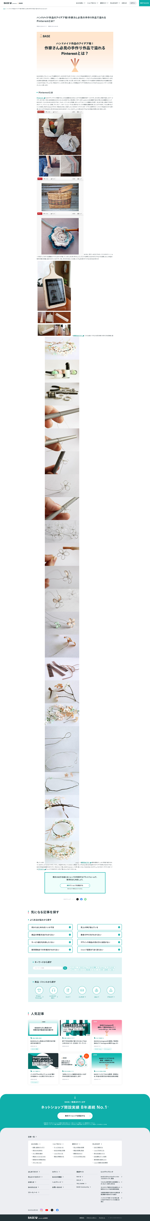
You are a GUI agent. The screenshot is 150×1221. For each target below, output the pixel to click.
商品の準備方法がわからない (43, 934)
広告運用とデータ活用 (100, 1157)
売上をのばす (114, 3)
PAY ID (79, 1177)
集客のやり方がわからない (91, 934)
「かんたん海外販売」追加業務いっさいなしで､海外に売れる (110, 1183)
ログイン (133, 3)
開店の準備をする (59, 1157)
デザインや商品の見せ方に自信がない (95, 942)
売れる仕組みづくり (99, 1153)
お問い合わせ (57, 1187)
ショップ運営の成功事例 (101, 1163)
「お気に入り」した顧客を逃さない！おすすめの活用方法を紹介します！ (74, 1075)
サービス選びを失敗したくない (43, 942)
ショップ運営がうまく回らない (92, 949)
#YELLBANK (111, 967)
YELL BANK (80, 1184)
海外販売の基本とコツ (100, 1160)
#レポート (95, 970)
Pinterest (40, 98)
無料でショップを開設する (75, 1116)
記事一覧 (31, 1137)
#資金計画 (87, 970)
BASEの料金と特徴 (59, 1150)
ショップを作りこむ (99, 1150)
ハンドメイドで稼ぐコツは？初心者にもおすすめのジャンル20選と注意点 (110, 1200)
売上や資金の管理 (79, 1147)
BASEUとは (32, 1187)
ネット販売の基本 (38, 1153)
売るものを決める (37, 1150)
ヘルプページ (56, 1182)
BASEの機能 (57, 1177)
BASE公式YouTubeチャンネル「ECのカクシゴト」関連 (110, 1178)
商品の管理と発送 (79, 1150)
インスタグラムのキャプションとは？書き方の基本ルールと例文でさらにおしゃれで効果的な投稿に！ (42, 1076)
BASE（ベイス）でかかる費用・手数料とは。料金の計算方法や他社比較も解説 (106, 1075)
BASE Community (83, 1187)
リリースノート (32, 1192)
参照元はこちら (77, 336)
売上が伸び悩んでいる (89, 927)
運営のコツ (103, 3)
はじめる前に (79, 3)
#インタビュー (74, 967)
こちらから (41, 869)
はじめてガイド (33, 1172)
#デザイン (73, 970)
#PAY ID (80, 970)
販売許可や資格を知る (39, 1160)
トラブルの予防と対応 (79, 1157)
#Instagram (102, 967)
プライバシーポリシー (92, 1218)
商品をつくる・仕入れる (39, 1157)
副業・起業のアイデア (39, 1147)
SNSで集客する (98, 1147)
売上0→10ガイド (34, 1177)
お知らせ (124, 3)
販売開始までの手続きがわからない (45, 949)
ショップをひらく (91, 3)
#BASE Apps (83, 967)
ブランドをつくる (37, 1163)
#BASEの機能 (92, 967)
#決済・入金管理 (104, 970)
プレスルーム (102, 1218)
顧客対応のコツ (78, 1153)
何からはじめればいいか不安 (42, 927)
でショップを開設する (75, 885)
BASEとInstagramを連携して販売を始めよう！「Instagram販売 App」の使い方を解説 (106, 1043)
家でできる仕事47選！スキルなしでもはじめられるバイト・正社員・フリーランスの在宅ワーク (74, 1043)
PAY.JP (79, 1180)
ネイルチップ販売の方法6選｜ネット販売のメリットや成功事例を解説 (110, 1188)
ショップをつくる (58, 1153)
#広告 (111, 970)
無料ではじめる (144, 3)
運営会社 (82, 1218)
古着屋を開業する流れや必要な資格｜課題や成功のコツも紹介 (110, 1193)
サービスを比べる (59, 1147)
